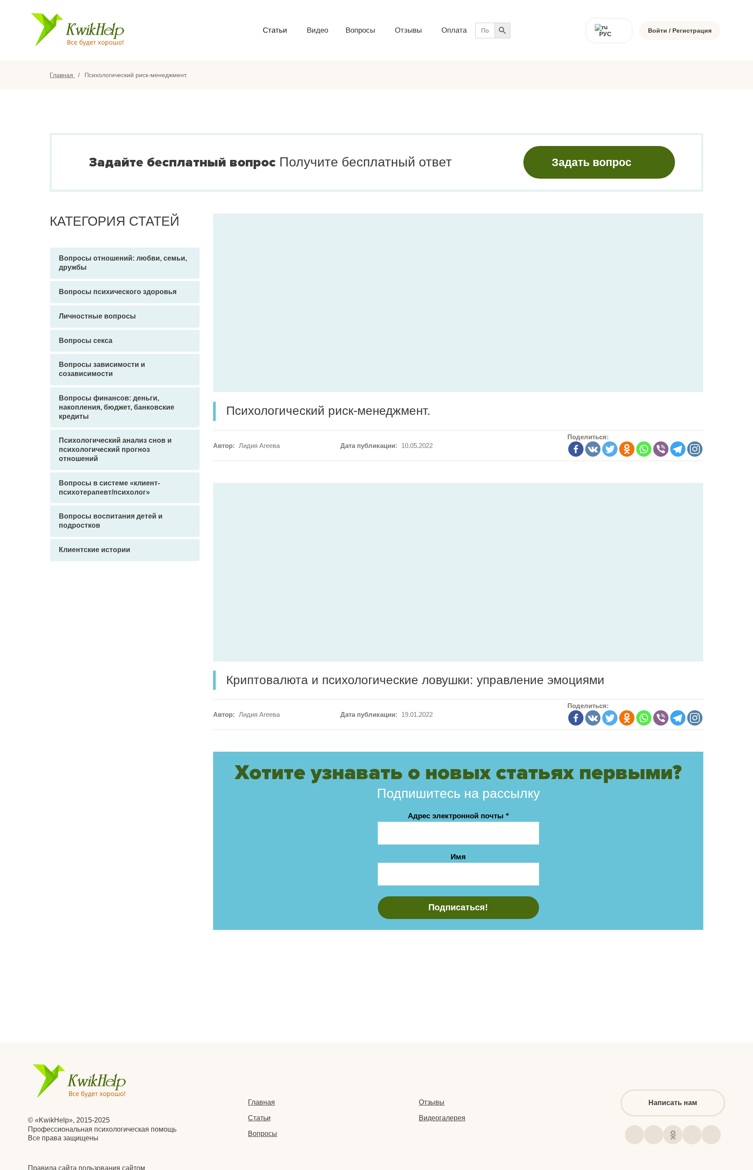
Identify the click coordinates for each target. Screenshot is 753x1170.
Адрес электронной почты (458, 816)
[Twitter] (609, 449)
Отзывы (431, 1102)
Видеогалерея (442, 1118)
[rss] (692, 1134)
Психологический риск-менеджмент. (328, 410)
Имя (458, 857)
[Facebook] (575, 449)
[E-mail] (711, 1134)
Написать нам (672, 1102)
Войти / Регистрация (680, 30)
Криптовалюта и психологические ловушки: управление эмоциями (415, 680)
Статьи (259, 1118)
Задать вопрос (591, 162)
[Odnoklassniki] (626, 449)
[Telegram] (677, 449)
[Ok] (672, 1134)
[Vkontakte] (592, 449)
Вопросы (262, 1133)
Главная (62, 74)
